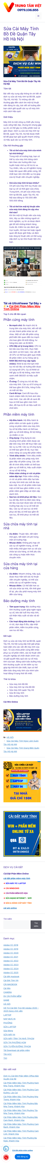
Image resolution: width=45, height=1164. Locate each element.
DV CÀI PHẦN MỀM (12, 996)
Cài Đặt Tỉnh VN (10, 980)
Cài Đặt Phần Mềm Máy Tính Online (21, 308)
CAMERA (7, 992)
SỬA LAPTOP (9, 1027)
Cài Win (6, 988)
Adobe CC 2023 (10, 965)
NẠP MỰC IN (9, 1019)
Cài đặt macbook (11, 976)
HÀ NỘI (10, 737)
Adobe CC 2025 (10, 972)
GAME (6, 1000)
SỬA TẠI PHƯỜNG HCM (14, 1042)
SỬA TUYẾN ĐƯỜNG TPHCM (17, 1046)
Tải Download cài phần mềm (16, 1050)
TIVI (5, 1058)
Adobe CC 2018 (10, 945)
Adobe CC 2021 (10, 957)
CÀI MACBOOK (10, 984)
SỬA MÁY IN (9, 1034)
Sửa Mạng (8, 1031)
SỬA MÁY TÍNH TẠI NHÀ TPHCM (18, 1038)
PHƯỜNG (7, 1023)
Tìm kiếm (7, 919)
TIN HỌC (7, 1054)
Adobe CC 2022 (10, 961)
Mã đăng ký (22, 1156)
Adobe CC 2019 (10, 949)
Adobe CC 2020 (10, 953)
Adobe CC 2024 (10, 969)
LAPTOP (7, 1015)
